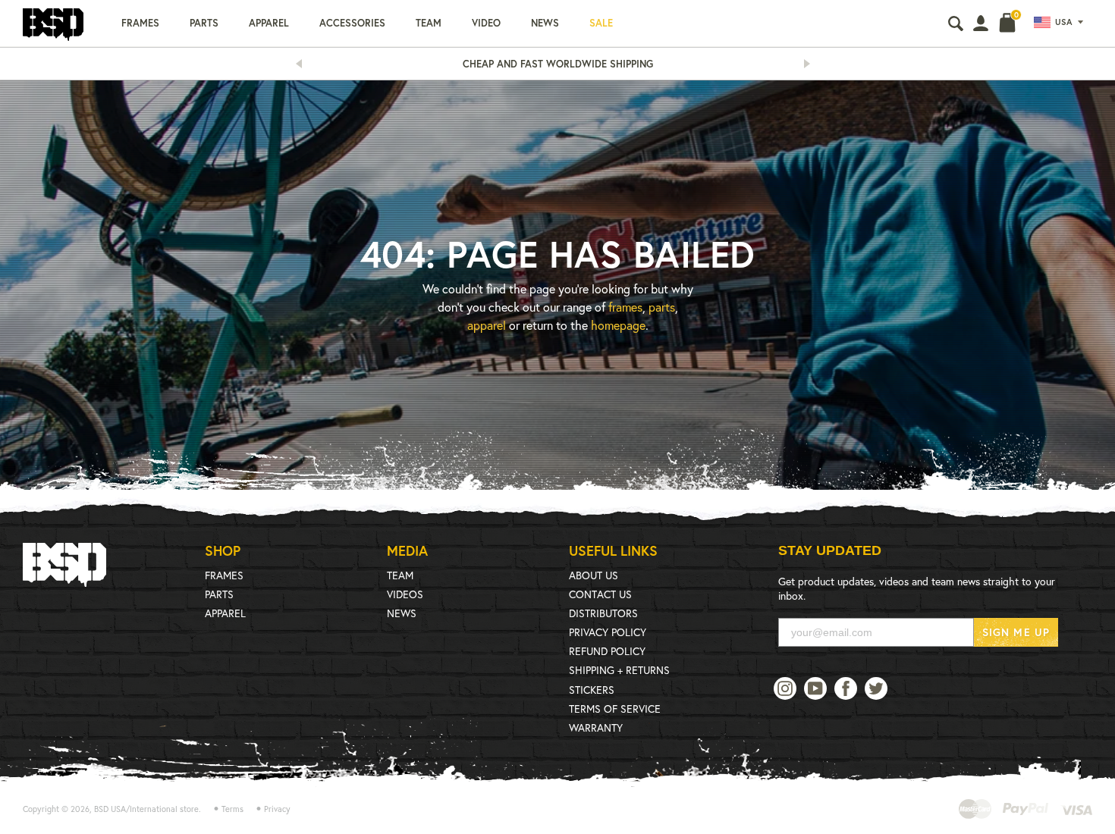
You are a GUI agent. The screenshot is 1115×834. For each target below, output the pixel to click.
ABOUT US (593, 575)
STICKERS (591, 689)
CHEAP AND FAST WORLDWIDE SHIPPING (558, 64)
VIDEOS (405, 594)
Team (428, 23)
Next (811, 63)
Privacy (277, 809)
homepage (618, 325)
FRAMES (224, 575)
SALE (601, 23)
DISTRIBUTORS (603, 613)
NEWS (401, 613)
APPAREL (225, 613)
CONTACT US (600, 594)
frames (625, 307)
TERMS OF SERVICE (615, 708)
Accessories (352, 23)
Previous (303, 63)
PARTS (219, 594)
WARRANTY (596, 727)
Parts (204, 23)
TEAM (400, 575)
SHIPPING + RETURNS (619, 670)
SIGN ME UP (1016, 632)
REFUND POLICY (607, 651)
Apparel (269, 23)
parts (662, 307)
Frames (140, 23)
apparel (486, 325)
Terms (232, 809)
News (545, 23)
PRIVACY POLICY (607, 632)
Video (486, 23)
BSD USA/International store (146, 809)
